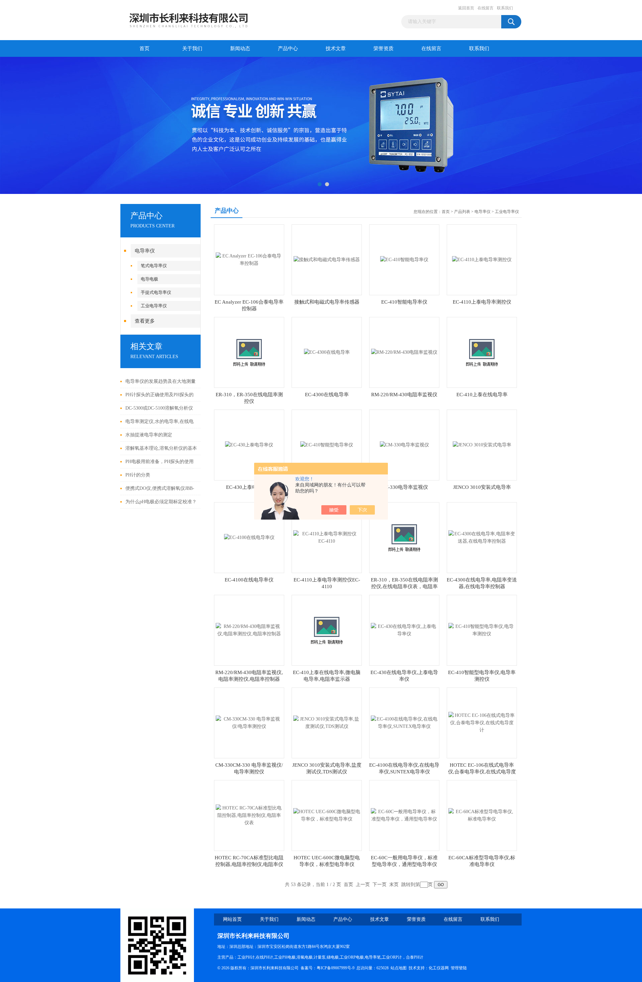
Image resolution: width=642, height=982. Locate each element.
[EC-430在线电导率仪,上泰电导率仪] (404, 629)
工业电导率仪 (154, 305)
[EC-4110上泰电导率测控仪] (482, 259)
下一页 (379, 884)
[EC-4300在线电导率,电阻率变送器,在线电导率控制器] (481, 537)
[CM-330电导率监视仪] (404, 444)
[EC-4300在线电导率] (327, 351)
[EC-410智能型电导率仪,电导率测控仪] (481, 629)
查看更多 (145, 321)
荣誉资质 (383, 48)
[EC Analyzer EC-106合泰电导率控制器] (249, 259)
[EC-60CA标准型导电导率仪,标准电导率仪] (481, 814)
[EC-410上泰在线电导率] (482, 351)
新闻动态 (240, 48)
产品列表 (462, 211)
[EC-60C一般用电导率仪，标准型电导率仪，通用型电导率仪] (404, 814)
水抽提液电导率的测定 (148, 434)
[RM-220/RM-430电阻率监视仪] (404, 351)
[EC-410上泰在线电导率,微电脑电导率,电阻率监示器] (326, 629)
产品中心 (288, 48)
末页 (394, 884)
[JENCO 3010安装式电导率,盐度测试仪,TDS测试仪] (326, 722)
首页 (144, 48)
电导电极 (149, 279)
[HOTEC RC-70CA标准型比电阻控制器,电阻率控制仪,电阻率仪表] (249, 814)
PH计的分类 (137, 474)
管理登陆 (459, 968)
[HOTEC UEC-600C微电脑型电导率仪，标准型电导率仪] (326, 814)
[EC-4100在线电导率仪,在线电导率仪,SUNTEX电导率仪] (404, 722)
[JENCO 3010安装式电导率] (482, 444)
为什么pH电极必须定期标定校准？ (161, 501)
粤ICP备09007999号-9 (335, 968)
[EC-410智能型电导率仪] (326, 444)
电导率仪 (145, 250)
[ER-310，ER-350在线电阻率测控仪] (249, 351)
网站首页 (232, 919)
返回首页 (466, 8)
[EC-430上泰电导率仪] (249, 444)
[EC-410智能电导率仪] (404, 259)
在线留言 (485, 8)
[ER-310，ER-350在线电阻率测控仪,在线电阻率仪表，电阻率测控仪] (404, 537)
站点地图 (399, 968)
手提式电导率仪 (156, 292)
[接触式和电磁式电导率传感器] (327, 259)
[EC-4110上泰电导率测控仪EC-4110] (326, 537)
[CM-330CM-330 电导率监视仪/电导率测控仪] (249, 722)
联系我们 (505, 8)
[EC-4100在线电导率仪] (249, 537)
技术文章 (336, 48)
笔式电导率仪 (154, 265)
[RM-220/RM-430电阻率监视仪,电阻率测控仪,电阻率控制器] (249, 629)
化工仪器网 (439, 968)
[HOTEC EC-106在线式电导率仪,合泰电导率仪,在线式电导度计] (481, 722)
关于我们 (192, 48)
